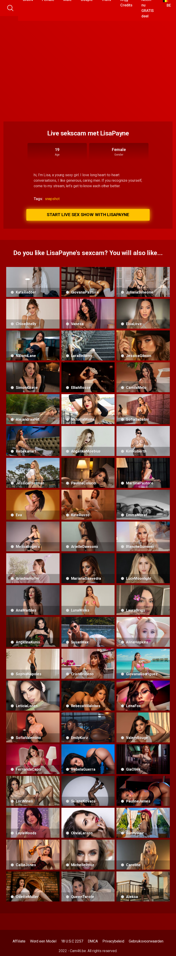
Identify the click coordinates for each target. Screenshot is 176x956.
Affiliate (19, 941)
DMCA (93, 941)
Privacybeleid (113, 941)
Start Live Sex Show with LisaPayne (88, 214)
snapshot (52, 199)
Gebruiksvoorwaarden (146, 941)
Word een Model (43, 941)
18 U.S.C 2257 (72, 941)
